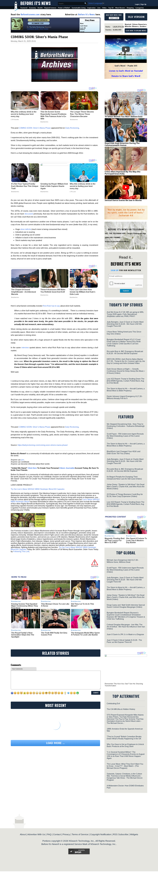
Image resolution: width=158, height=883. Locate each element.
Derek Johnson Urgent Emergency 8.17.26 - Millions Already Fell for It (125, 397)
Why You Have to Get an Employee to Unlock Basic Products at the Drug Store (125, 745)
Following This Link (21, 551)
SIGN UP (114, 270)
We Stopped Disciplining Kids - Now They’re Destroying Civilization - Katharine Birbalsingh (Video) (126, 426)
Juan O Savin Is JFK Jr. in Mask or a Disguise (125, 634)
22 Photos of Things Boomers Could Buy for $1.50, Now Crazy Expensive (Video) (125, 495)
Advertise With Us (36, 834)
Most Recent (120, 8)
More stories (44, 29)
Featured (23, 8)
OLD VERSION (136, 16)
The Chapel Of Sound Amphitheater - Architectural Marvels (23, 292)
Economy (32, 8)
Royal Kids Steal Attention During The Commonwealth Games (122, 144)
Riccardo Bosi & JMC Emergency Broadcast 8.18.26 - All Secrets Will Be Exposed (125, 352)
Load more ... (55, 743)
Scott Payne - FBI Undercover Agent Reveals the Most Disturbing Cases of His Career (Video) (125, 436)
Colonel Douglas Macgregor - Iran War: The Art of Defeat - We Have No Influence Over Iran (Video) (126, 627)
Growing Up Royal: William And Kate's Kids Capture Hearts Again (54, 186)
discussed (29, 214)
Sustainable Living (78, 8)
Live (98, 8)
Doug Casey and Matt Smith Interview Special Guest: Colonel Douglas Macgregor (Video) (126, 606)
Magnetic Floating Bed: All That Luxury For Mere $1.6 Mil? (115, 540)
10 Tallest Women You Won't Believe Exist (124, 116)
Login (137, 4)
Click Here (32, 468)
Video (104, 8)
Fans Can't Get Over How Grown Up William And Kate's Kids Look (82, 292)
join (22, 460)
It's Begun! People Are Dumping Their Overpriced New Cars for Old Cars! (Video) (124, 478)
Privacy (66, 834)
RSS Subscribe (120, 834)
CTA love (73, 191)
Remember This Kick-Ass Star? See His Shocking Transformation (124, 685)
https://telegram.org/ (136, 233)
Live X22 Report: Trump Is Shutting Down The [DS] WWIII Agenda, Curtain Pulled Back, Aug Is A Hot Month (125, 381)
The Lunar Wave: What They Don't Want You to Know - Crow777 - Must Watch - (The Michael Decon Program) (125, 766)
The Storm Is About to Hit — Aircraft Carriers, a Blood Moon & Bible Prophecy (126, 390)
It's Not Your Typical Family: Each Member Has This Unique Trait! (24, 186)
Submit (126, 291)
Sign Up (143, 4)
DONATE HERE (114, 18)
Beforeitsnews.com (30, 14)
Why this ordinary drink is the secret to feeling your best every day (82, 186)
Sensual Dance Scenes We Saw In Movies (123, 200)
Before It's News (35, 3)
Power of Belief (64, 8)
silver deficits (25, 229)
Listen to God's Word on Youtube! (126, 71)
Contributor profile (33, 29)
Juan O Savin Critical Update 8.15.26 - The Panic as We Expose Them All (124, 641)
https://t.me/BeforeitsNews (117, 241)
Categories (139, 8)
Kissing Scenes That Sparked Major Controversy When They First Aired (24, 606)
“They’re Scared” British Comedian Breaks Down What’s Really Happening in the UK (124, 738)
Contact (57, 834)
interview (25, 348)
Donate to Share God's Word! (126, 76)
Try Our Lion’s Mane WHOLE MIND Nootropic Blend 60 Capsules (37, 489)
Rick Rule (47, 306)
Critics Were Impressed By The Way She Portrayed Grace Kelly (122, 172)
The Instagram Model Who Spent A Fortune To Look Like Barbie (85, 634)
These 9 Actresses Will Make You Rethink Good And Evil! (52, 291)
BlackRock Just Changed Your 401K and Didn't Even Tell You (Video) (123, 452)
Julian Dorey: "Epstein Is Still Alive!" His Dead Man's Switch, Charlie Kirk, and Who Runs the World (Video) (125, 486)
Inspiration (91, 8)
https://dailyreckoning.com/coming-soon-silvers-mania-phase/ (43, 445)
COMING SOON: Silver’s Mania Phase (35, 128)
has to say (55, 306)
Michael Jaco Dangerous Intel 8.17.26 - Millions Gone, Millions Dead (123, 561)
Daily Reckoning (72, 128)
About (23, 834)
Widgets (134, 834)
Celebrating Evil (113, 704)
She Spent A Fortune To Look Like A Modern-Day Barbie (136, 540)
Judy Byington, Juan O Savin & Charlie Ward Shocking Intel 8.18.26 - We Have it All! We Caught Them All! (125, 324)
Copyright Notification (100, 834)
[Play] (126, 49)
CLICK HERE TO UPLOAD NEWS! (136, 31)
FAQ (49, 834)
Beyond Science (50, 8)
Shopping (130, 8)
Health (40, 8)
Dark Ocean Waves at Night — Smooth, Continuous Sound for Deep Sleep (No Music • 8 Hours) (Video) (126, 371)
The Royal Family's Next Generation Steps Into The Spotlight (22, 635)
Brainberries (15, 191)
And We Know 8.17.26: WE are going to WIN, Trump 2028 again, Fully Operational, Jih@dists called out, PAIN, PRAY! (125, 314)
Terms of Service (80, 834)
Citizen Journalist (66, 468)
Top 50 (110, 8)
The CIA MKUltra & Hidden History (121, 709)
